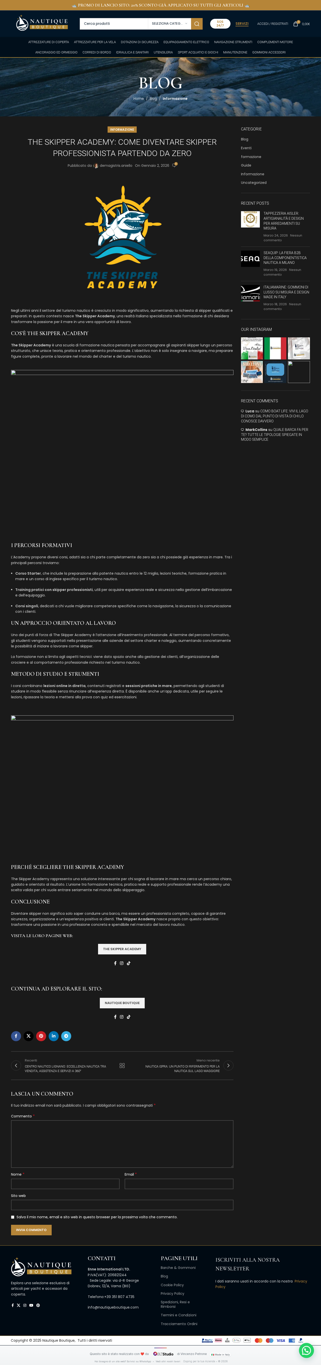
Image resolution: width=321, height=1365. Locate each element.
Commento (23, 1116)
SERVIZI (242, 24)
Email (131, 1174)
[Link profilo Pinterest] (41, 1036)
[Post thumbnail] (250, 227)
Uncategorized (254, 182)
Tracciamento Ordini (179, 1323)
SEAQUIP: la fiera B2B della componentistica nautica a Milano (285, 258)
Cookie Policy (172, 1284)
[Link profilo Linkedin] (54, 1036)
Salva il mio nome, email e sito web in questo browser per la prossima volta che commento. (97, 1217)
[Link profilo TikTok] (128, 963)
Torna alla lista (122, 1065)
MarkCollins (256, 429)
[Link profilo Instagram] (121, 963)
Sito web (18, 1195)
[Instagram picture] (252, 348)
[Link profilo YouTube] (31, 1305)
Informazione (175, 98)
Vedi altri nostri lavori (168, 1361)
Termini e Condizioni (178, 1315)
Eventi (246, 148)
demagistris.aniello (116, 165)
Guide (246, 165)
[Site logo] (41, 23)
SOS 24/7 (220, 23)
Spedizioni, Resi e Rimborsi (175, 1304)
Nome (18, 1174)
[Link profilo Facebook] (115, 963)
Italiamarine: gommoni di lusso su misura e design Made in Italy (286, 292)
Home (138, 98)
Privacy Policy (172, 1293)
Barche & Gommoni (178, 1267)
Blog (153, 98)
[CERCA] (197, 24)
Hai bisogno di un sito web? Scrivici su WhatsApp (123, 1361)
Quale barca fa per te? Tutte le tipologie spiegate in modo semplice (274, 434)
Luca (250, 411)
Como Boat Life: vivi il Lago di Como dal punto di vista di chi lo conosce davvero (274, 416)
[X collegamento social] (29, 1036)
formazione (251, 157)
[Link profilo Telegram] (66, 1036)
